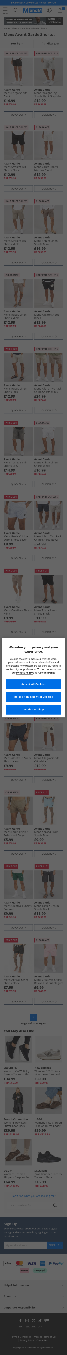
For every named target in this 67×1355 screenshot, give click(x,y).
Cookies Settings (33, 709)
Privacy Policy (24, 672)
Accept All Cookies (33, 684)
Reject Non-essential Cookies (33, 696)
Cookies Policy (46, 672)
